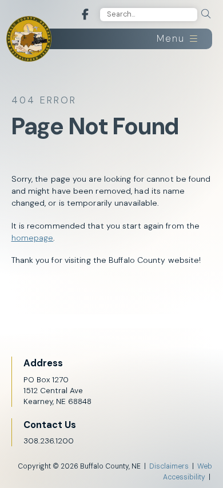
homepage (32, 238)
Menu (172, 39)
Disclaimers (169, 466)
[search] (206, 14)
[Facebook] (85, 14)
